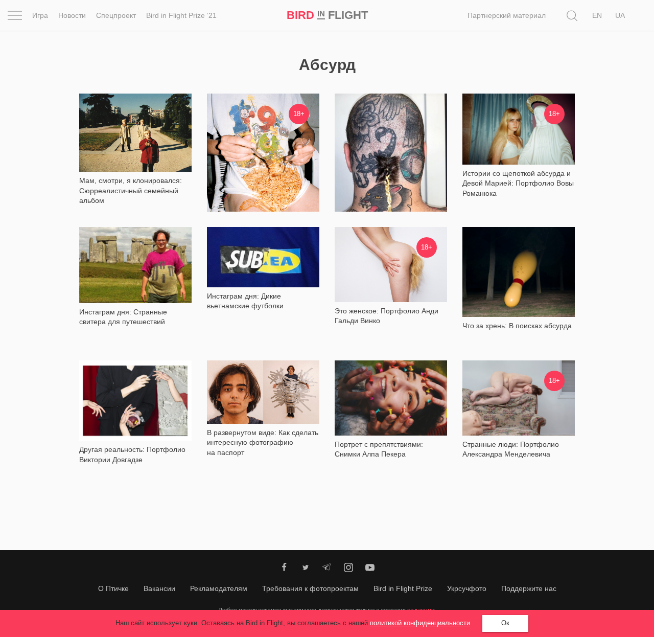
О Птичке (113, 588)
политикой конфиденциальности (420, 623)
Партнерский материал (507, 15)
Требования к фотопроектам (310, 588)
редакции (421, 609)
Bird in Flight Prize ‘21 (181, 15)
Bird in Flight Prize (402, 588)
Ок (505, 623)
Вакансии (159, 588)
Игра (40, 15)
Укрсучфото (466, 588)
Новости (72, 15)
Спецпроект (116, 15)
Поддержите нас (528, 588)
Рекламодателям (218, 588)
